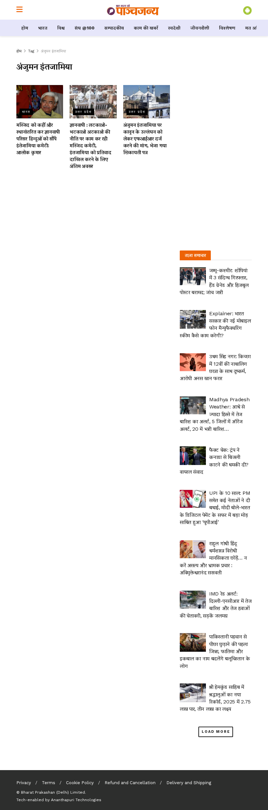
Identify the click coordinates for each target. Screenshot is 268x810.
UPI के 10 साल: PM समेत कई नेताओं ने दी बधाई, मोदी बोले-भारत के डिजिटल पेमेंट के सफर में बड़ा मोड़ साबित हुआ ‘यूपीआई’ (215, 508)
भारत (42, 27)
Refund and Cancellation (130, 782)
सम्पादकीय (114, 27)
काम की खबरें (146, 27)
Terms (48, 782)
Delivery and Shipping (188, 782)
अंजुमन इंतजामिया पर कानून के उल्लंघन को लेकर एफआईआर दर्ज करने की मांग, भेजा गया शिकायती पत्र (145, 138)
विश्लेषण (227, 27)
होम (24, 27)
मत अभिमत (255, 27)
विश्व (61, 27)
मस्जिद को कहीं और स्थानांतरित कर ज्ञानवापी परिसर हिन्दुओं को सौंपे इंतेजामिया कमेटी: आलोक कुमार (38, 138)
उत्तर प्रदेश (83, 111)
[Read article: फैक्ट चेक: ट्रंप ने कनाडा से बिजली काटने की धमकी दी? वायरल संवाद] (193, 455)
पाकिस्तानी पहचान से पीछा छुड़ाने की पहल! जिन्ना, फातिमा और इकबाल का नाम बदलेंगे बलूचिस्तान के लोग (215, 651)
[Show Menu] (19, 10)
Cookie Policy (80, 782)
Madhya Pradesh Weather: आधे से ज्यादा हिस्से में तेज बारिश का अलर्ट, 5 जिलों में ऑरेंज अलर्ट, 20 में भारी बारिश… (215, 414)
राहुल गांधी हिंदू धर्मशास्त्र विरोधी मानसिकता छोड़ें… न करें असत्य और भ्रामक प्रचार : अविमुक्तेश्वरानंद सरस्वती (213, 558)
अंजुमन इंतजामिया (53, 51)
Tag (31, 51)
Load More (216, 732)
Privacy (23, 782)
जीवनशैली (199, 27)
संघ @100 (84, 27)
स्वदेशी (174, 27)
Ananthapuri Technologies (76, 800)
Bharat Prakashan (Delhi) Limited (53, 792)
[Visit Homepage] (133, 9)
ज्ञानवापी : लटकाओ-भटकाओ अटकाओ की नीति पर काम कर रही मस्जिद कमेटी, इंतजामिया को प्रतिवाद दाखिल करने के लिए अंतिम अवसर (90, 145)
